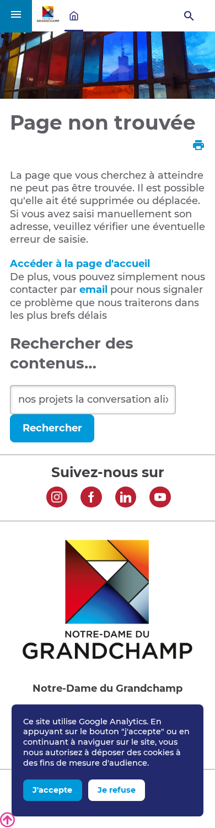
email (93, 290)
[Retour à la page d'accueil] (48, 19)
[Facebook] (91, 499)
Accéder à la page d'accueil (80, 264)
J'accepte (52, 790)
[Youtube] (160, 499)
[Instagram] (57, 499)
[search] (93, 399)
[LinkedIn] (126, 499)
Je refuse (117, 790)
